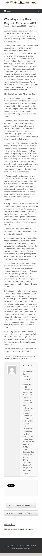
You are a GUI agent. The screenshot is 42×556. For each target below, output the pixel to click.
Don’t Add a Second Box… (21, 505)
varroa (20, 358)
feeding (15, 358)
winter (25, 358)
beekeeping (8, 358)
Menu (8, 11)
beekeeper (32, 356)
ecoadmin (31, 26)
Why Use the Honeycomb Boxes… (22, 513)
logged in (16, 529)
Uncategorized (16, 356)
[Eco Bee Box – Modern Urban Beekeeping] (21, 2)
